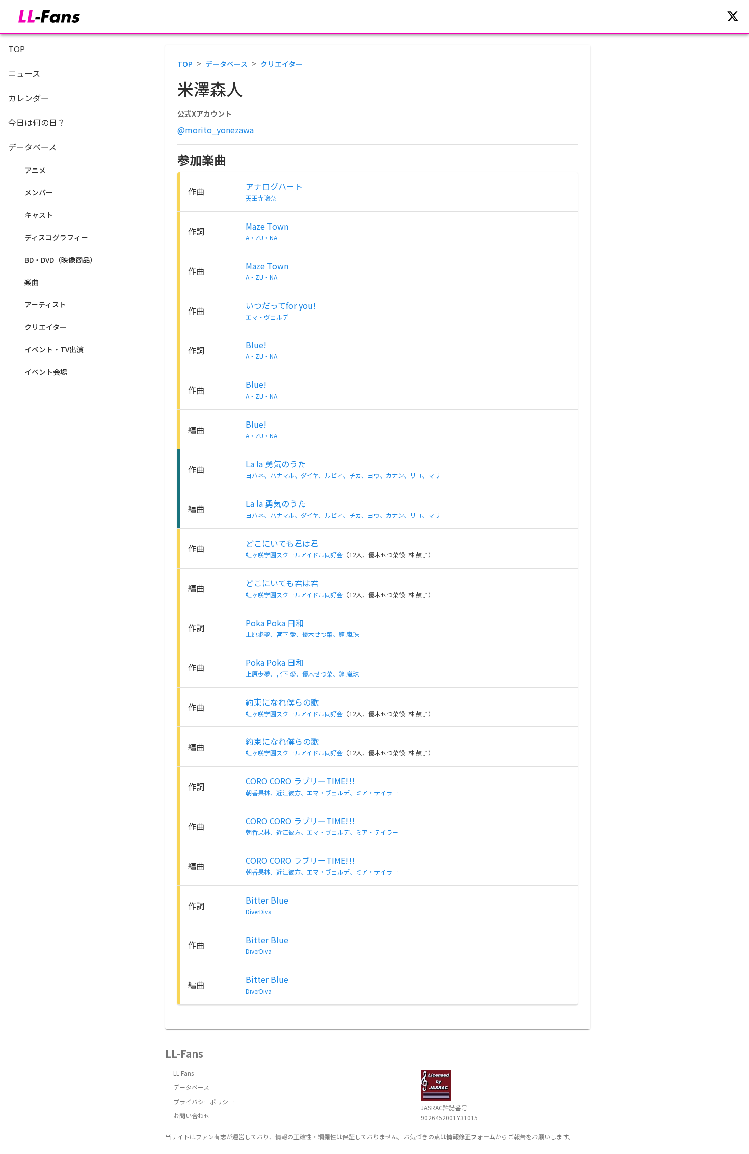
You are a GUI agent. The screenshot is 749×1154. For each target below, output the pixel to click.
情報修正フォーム (470, 1136)
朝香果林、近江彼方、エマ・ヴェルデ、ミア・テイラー (322, 792)
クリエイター (281, 64)
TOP (185, 64)
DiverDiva (259, 911)
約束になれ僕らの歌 (282, 702)
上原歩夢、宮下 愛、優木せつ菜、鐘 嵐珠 (302, 634)
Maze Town (267, 226)
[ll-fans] (49, 16)
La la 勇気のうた (276, 464)
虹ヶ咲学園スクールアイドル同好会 (294, 554)
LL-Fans (183, 1072)
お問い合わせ (191, 1115)
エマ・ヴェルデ (267, 317)
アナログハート (274, 186)
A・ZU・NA (261, 237)
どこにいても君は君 (282, 543)
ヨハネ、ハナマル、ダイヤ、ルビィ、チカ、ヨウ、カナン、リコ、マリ (343, 475)
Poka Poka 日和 (275, 622)
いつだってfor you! (281, 305)
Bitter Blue (267, 900)
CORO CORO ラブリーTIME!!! (300, 781)
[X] (733, 16)
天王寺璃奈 (261, 197)
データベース (226, 64)
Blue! (256, 345)
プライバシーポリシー (203, 1101)
